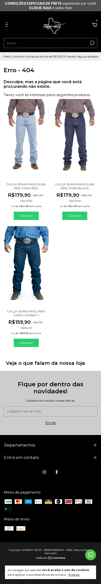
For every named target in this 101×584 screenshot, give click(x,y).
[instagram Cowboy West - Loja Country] (44, 472)
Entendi (73, 574)
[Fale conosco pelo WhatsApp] (90, 554)
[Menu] (7, 25)
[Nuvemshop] (50, 558)
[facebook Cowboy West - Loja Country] (57, 472)
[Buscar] (92, 43)
